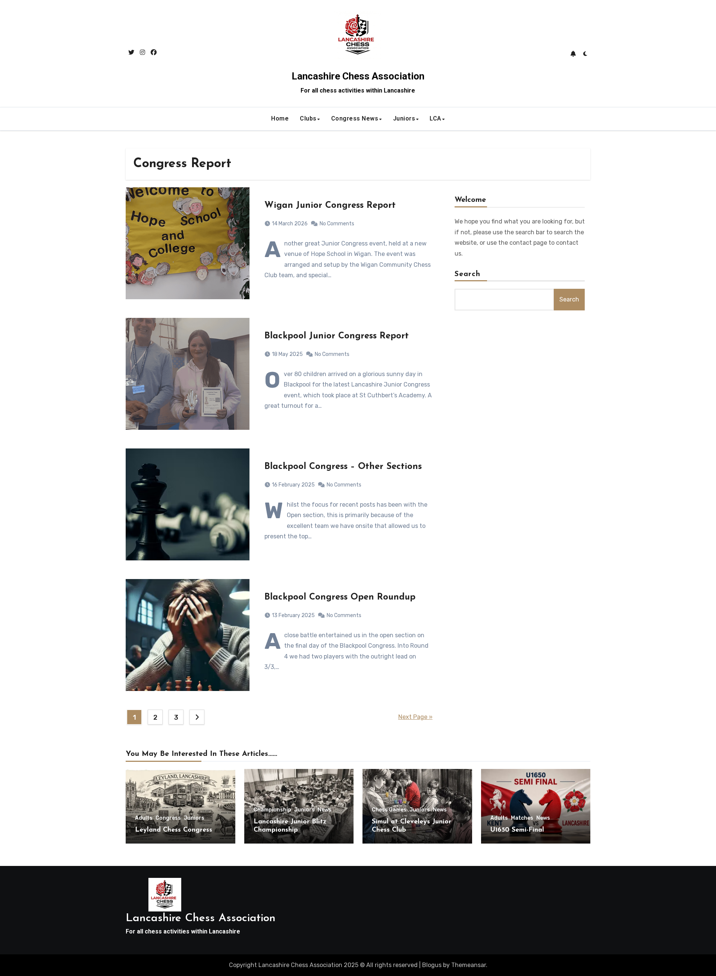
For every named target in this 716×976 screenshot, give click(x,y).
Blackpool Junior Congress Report (336, 336)
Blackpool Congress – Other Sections (343, 466)
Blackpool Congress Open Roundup (339, 597)
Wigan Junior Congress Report (330, 205)
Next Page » (415, 716)
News (325, 810)
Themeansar (468, 965)
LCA (436, 118)
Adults (144, 818)
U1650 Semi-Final (517, 830)
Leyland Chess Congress (173, 830)
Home (280, 118)
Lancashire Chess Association (358, 76)
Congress (168, 818)
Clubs (308, 118)
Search (468, 274)
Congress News (355, 118)
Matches (522, 818)
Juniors (404, 118)
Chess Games (389, 810)
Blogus (432, 965)
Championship (272, 810)
